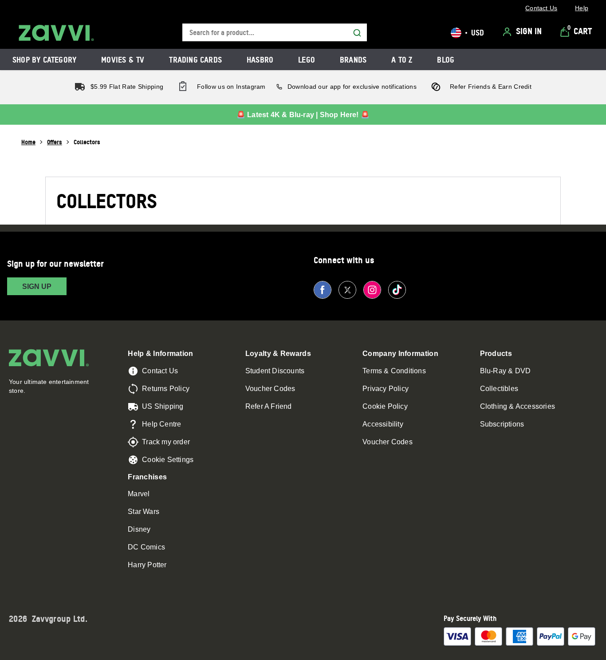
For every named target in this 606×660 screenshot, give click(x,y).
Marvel (139, 494)
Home (28, 142)
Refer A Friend (268, 406)
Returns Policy (165, 388)
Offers (54, 142)
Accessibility (382, 424)
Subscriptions (502, 424)
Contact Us (160, 371)
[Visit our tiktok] (397, 290)
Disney (139, 529)
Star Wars (143, 511)
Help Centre (161, 424)
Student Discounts (274, 371)
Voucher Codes (270, 388)
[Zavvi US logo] (56, 33)
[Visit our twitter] (347, 290)
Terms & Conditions (394, 371)
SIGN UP (36, 286)
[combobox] (274, 33)
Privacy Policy (385, 388)
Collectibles (499, 388)
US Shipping (162, 406)
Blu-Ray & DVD (505, 371)
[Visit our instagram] (372, 290)
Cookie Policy (385, 406)
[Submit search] (357, 32)
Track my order (166, 442)
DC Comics (146, 547)
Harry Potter (147, 565)
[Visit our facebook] (322, 290)
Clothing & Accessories (517, 406)
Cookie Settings (167, 459)
